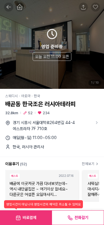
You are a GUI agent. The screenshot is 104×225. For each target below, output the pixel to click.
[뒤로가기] (8, 7)
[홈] (20, 7)
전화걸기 (81, 217)
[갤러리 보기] (52, 44)
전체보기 (88, 164)
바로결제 (29, 217)
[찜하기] (95, 7)
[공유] (83, 7)
